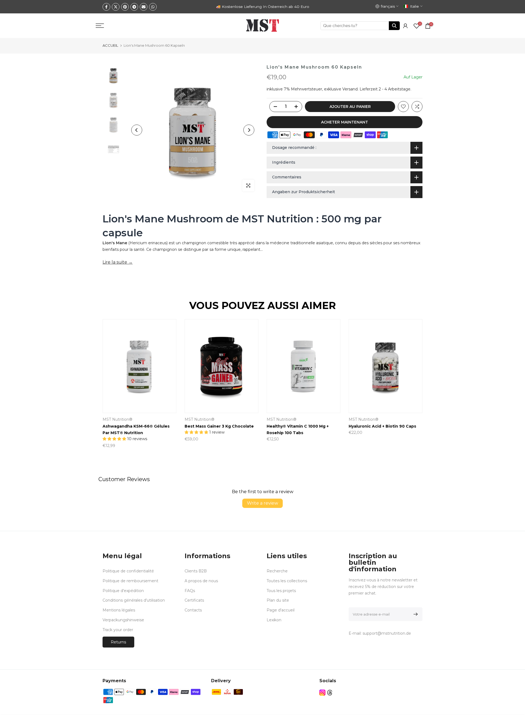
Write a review (262, 503)
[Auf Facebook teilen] (106, 7)
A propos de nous (201, 580)
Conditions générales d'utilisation (134, 600)
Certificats (194, 600)
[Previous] (136, 130)
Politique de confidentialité (128, 571)
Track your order (118, 629)
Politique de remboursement (130, 580)
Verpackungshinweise (123, 619)
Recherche (277, 571)
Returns (118, 642)
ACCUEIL (110, 45)
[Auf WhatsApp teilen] (153, 7)
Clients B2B (196, 571)
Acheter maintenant (344, 122)
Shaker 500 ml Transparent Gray (262, 426)
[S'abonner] (414, 614)
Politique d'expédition (123, 590)
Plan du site (278, 600)
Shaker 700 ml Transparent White (346, 426)
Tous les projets (281, 590)
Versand (350, 89)
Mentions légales (119, 610)
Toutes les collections (287, 580)
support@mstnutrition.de (387, 633)
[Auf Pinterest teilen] (125, 7)
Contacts (193, 610)
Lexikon (274, 619)
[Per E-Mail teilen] (143, 7)
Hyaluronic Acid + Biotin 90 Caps (181, 426)
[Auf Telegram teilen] (134, 7)
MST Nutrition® (408, 419)
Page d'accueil (280, 610)
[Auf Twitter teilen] (115, 7)
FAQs (190, 590)
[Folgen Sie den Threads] (330, 693)
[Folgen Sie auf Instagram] (322, 693)
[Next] (248, 130)
